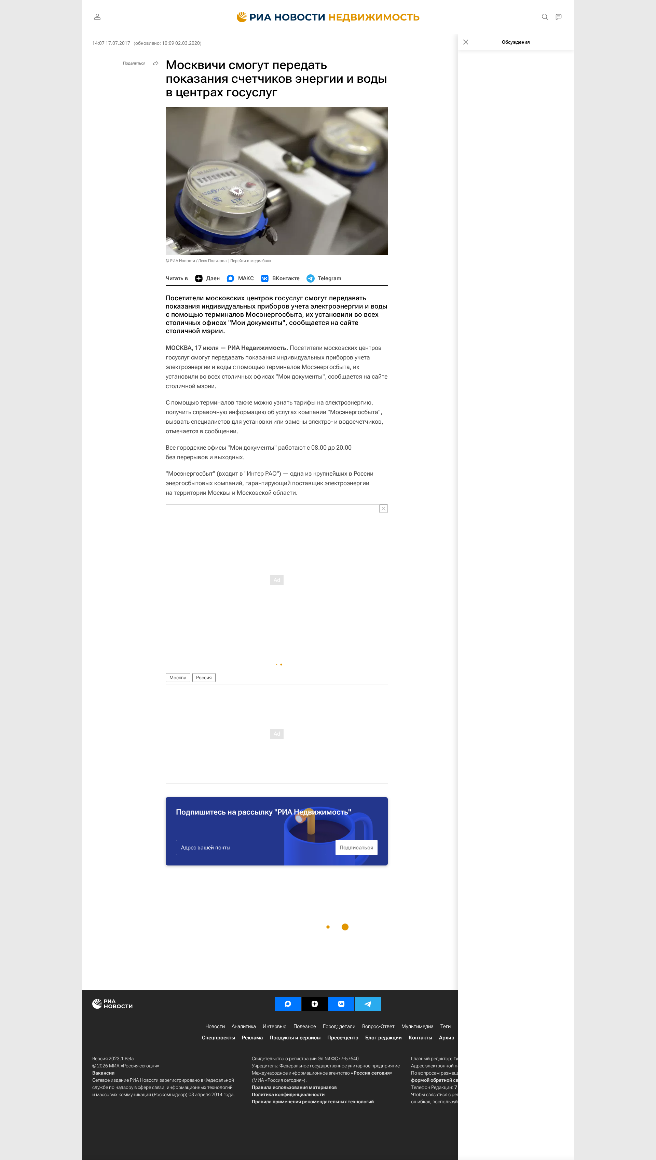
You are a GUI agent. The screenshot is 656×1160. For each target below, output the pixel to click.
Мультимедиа (417, 1026)
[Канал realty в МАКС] (288, 1004)
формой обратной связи (439, 1080)
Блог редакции (383, 1038)
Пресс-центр (342, 1038)
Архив (446, 1038)
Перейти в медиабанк (250, 260)
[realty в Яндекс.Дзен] (315, 1004)
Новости (215, 1026)
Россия (204, 677)
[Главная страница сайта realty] (328, 17)
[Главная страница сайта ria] (277, 17)
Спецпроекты (218, 1038)
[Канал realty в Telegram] (368, 1004)
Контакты (420, 1038)
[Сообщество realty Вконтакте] (341, 1004)
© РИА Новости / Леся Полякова (196, 260)
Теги (445, 1026)
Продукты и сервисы (295, 1038)
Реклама (252, 1038)
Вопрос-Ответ (378, 1026)
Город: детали (339, 1026)
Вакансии (103, 1073)
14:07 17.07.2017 (111, 43)
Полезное (304, 1026)
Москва (178, 677)
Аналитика (244, 1026)
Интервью (275, 1026)
